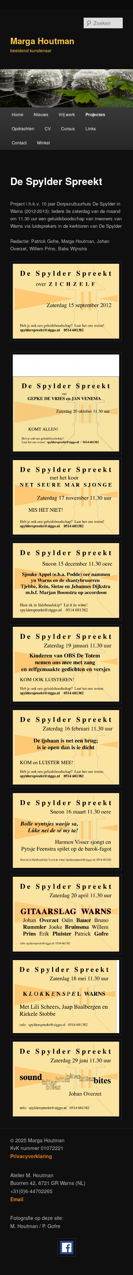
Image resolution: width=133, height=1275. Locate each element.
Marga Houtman (42, 41)
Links (90, 128)
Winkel (43, 142)
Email (16, 1199)
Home (17, 114)
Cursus (68, 128)
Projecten (95, 114)
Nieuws (41, 114)
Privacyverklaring (31, 1156)
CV (48, 128)
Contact (19, 142)
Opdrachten (23, 128)
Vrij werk (67, 114)
